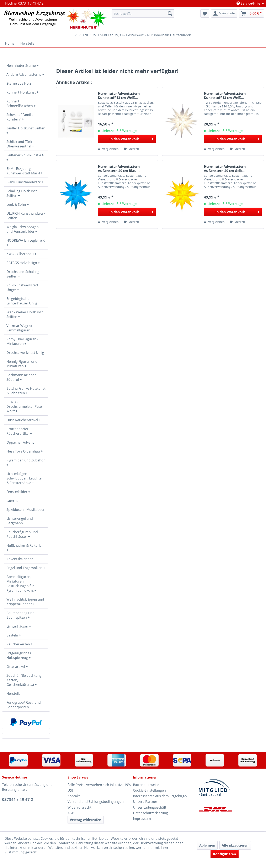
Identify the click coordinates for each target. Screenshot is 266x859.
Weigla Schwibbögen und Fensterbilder (22, 229)
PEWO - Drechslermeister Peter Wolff (24, 406)
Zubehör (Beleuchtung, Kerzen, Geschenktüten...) (24, 680)
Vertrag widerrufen (85, 820)
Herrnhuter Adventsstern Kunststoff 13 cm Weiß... (119, 95)
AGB (71, 813)
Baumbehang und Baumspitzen (20, 615)
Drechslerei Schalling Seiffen (22, 274)
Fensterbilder (17, 491)
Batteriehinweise (146, 784)
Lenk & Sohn (16, 204)
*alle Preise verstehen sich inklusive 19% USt (99, 787)
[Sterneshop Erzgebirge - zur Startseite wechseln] (55, 19)
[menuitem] (143, 13)
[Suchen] (170, 13)
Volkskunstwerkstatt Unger (22, 287)
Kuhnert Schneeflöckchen (20, 103)
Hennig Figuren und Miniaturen (21, 363)
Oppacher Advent (20, 442)
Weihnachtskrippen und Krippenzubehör (25, 601)
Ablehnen (207, 845)
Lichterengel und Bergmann (19, 520)
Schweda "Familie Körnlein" (19, 117)
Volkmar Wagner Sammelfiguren (19, 327)
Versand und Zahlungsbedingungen (96, 801)
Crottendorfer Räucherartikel (18, 431)
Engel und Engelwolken (24, 568)
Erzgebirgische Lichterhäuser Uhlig (21, 300)
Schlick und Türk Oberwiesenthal (19, 143)
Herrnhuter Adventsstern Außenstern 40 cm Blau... (119, 168)
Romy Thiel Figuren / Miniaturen (22, 341)
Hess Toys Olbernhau (23, 451)
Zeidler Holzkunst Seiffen (25, 128)
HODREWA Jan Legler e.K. (26, 240)
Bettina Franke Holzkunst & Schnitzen (26, 390)
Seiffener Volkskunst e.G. (25, 155)
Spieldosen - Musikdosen (25, 509)
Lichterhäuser (17, 626)
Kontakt (74, 796)
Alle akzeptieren (235, 845)
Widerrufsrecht (79, 807)
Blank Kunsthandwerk (23, 182)
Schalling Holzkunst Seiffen (21, 193)
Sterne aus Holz (18, 83)
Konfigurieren (224, 854)
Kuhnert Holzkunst (21, 92)
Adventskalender (19, 559)
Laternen (13, 500)
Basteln (12, 635)
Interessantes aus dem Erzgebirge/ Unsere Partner (160, 799)
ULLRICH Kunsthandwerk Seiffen (25, 215)
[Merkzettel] (204, 13)
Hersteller (14, 693)
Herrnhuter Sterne (21, 65)
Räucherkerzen (18, 644)
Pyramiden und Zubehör (25, 460)
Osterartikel (16, 666)
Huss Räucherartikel (22, 420)
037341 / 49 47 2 (17, 799)
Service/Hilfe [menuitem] (250, 3)
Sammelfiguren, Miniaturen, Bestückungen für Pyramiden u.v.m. (20, 583)
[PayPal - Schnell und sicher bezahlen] (26, 722)
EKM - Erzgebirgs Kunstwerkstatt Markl (23, 170)
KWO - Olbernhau (20, 254)
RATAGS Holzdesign (22, 262)
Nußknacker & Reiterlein (25, 545)
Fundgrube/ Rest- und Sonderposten (23, 704)
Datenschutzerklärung (150, 813)
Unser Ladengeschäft (149, 807)
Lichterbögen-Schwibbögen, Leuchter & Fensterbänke (24, 478)
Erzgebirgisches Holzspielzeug (18, 655)
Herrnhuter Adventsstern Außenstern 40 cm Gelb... (225, 168)
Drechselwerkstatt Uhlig (25, 352)
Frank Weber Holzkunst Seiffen (24, 314)
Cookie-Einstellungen (149, 790)
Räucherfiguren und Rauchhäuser (22, 534)
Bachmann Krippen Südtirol (21, 377)
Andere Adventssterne (24, 74)
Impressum (142, 818)
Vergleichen (110, 149)
